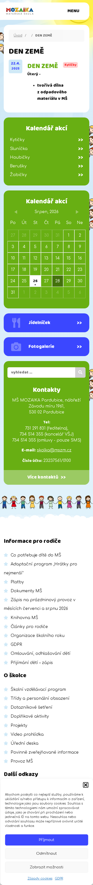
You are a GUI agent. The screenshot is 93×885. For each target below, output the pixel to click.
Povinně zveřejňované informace (45, 752)
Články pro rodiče (29, 627)
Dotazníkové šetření (31, 707)
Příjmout (46, 840)
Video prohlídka (27, 734)
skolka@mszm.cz (54, 450)
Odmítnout (46, 853)
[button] (85, 784)
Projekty (19, 725)
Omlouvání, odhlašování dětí (40, 653)
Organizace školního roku (37, 635)
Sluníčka (46, 148)
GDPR (59, 878)
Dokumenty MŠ (26, 591)
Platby (17, 582)
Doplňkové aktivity (30, 716)
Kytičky (46, 140)
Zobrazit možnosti (46, 867)
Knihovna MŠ (24, 618)
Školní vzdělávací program (38, 689)
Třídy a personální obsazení (40, 698)
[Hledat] (80, 372)
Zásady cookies (40, 878)
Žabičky (46, 175)
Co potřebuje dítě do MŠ (36, 555)
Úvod (18, 35)
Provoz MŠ (22, 761)
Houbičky (46, 157)
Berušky (46, 166)
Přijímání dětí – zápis (32, 663)
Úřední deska (24, 743)
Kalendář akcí (46, 201)
